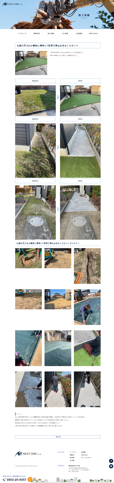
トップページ (22, 33)
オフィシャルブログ (86, 457)
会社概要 (79, 33)
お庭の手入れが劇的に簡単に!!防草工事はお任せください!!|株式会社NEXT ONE (98, 1)
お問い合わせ (93, 33)
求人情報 (65, 33)
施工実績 (51, 33)
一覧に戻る (58, 436)
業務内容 (36, 33)
